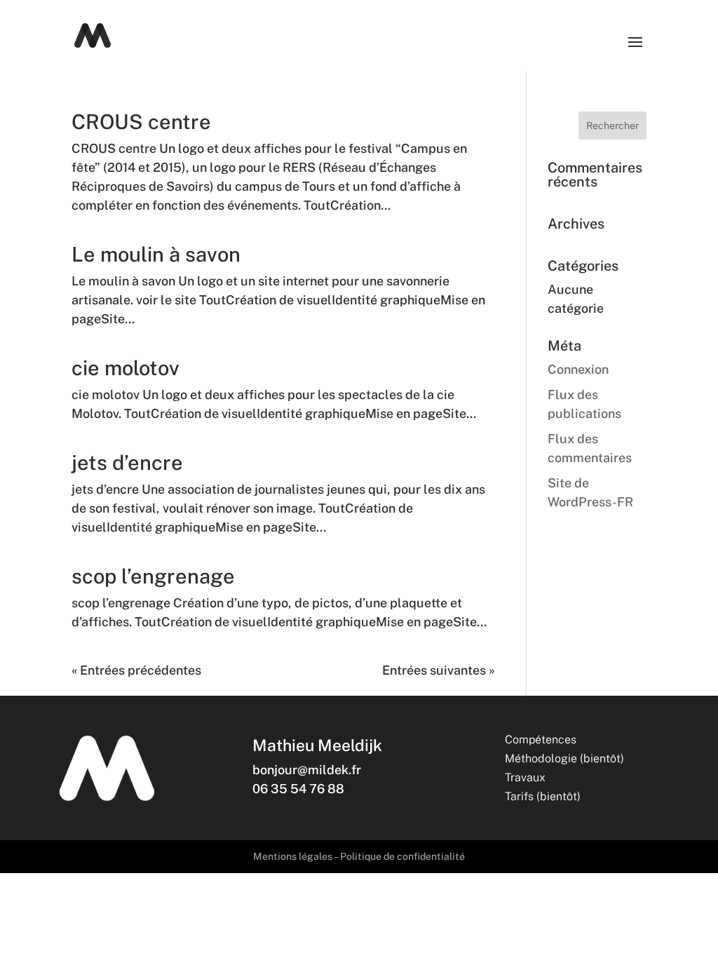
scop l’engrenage (153, 576)
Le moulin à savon (156, 254)
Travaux (525, 777)
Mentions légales (292, 856)
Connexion (578, 369)
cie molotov (126, 368)
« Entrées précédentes (136, 670)
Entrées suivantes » (438, 670)
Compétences (540, 739)
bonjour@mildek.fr (306, 769)
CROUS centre (141, 121)
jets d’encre (127, 462)
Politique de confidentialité (402, 856)
